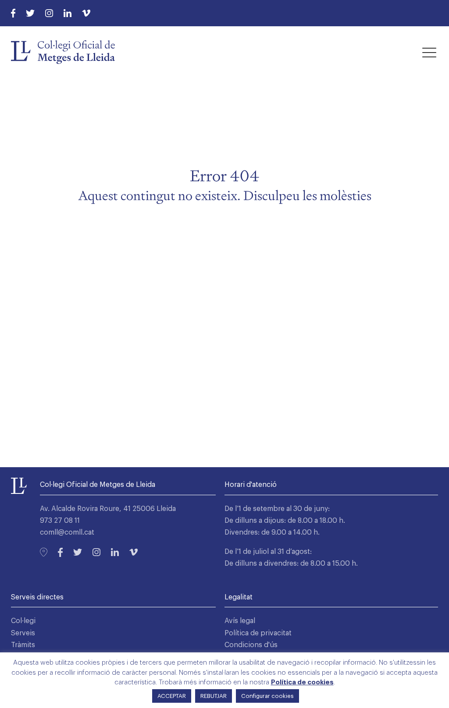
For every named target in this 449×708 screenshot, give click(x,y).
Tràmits (23, 644)
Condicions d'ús (251, 644)
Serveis (23, 633)
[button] (429, 52)
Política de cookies (302, 682)
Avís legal (239, 620)
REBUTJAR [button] (213, 696)
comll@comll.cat (67, 532)
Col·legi (23, 620)
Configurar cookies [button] (267, 696)
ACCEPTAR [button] (171, 696)
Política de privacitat (258, 633)
